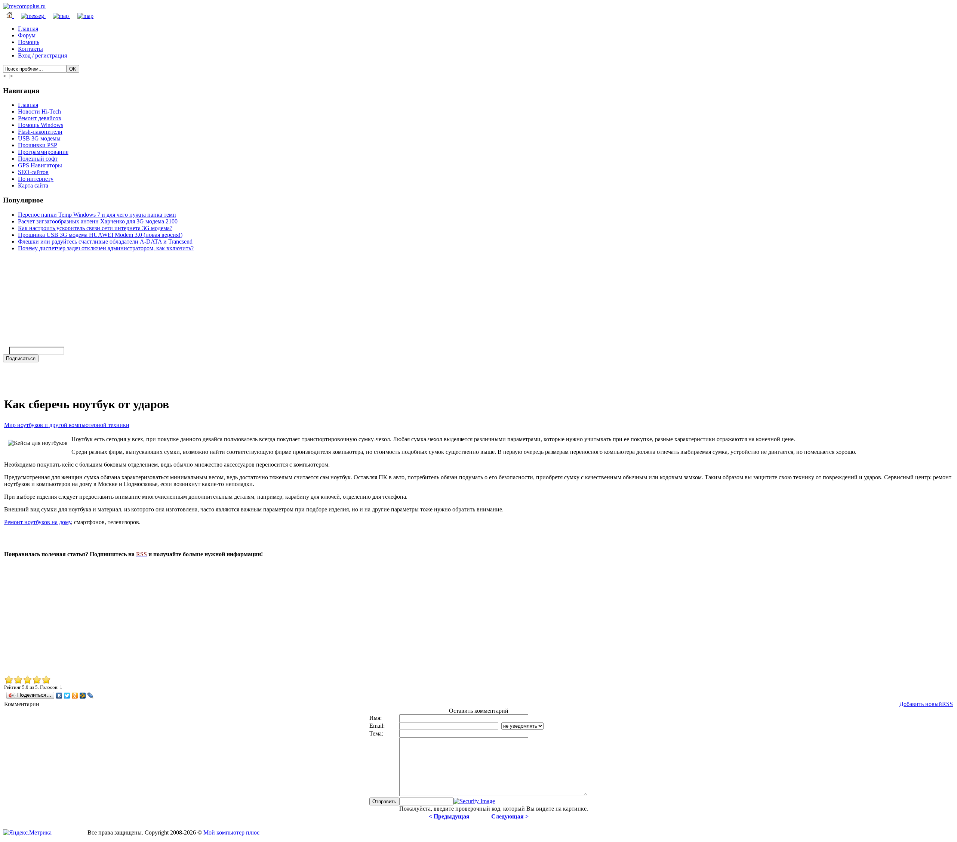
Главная (28, 28)
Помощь (28, 42)
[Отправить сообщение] (30, 16)
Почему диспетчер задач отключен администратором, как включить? (106, 248)
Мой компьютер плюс (231, 832)
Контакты (30, 49)
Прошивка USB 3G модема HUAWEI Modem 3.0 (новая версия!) (100, 235)
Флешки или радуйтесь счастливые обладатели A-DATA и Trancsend (105, 241)
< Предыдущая (449, 816)
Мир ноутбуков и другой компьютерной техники (66, 425)
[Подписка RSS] (81, 16)
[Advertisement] (228, 616)
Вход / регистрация (42, 55)
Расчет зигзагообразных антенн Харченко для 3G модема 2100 (98, 221)
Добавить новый (920, 704)
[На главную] (24, 6)
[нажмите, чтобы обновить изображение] (474, 801)
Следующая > (510, 816)
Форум (27, 35)
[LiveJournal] (91, 695)
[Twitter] (67, 695)
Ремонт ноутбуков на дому (37, 522)
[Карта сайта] (58, 16)
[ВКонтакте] (59, 695)
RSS (947, 704)
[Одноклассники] (75, 695)
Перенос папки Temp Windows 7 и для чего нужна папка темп (97, 214)
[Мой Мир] (83, 695)
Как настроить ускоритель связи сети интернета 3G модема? (95, 228)
